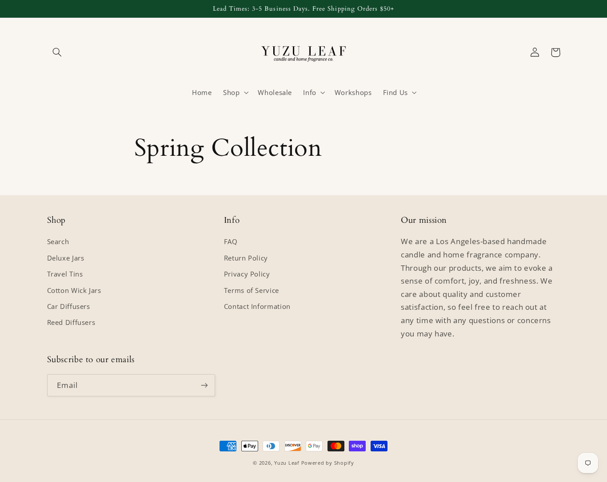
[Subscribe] (204, 385)
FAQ (231, 241)
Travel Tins (65, 273)
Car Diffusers (68, 306)
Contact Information (257, 306)
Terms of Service (251, 290)
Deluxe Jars (65, 257)
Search (58, 241)
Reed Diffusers (71, 322)
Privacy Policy (247, 273)
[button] (57, 52)
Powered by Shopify (327, 463)
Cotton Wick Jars (74, 290)
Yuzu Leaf (287, 463)
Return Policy (246, 257)
